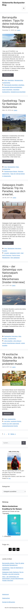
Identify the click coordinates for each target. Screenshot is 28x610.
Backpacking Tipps (13, 167)
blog (5, 80)
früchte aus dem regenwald (10, 423)
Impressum (5, 594)
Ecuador (4, 251)
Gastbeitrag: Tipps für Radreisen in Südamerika (13, 104)
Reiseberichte (19, 80)
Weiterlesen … (8, 75)
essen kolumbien (7, 89)
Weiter (13, 434)
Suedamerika (6, 82)
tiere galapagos (15, 257)
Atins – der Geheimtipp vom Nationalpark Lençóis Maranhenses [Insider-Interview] (12, 578)
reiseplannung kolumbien (18, 92)
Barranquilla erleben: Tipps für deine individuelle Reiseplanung (13, 22)
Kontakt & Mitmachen (8, 602)
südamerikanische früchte (10, 426)
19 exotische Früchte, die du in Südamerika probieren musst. (13, 359)
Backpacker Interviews (14, 248)
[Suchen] (24, 443)
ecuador (6, 253)
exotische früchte (16, 421)
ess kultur (7, 421)
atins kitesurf (17, 341)
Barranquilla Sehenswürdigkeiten (12, 87)
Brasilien (4, 338)
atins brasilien (8, 341)
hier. (9, 478)
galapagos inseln (15, 253)
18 (9, 434)
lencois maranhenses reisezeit (11, 343)
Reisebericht (6, 257)
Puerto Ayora (16, 255)
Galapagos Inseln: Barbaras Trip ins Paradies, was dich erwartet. (13, 189)
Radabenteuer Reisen (10, 171)
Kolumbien (11, 80)
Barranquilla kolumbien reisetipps (14, 85)
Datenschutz (6, 598)
